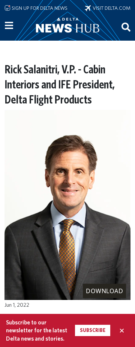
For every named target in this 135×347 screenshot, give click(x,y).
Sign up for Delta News (39, 8)
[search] (126, 27)
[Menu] (9, 25)
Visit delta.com (110, 8)
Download (104, 291)
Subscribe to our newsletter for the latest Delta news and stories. (36, 330)
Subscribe (92, 330)
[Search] (126, 27)
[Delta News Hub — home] (67, 35)
